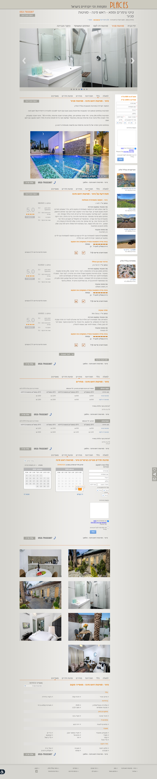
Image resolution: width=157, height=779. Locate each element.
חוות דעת (89, 96)
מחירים (79, 96)
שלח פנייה (29, 183)
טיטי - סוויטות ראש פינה (128, 768)
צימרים (75, 768)
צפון (115, 768)
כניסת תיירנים (73, 771)
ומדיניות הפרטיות (128, 151)
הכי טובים (94, 768)
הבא (27, 494)
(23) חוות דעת (104, 20)
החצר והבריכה (63, 26)
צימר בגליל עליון (53, 768)
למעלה (105, 96)
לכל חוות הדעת (101, 360)
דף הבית (132, 26)
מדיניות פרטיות (53, 771)
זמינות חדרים (67, 96)
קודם (79, 494)
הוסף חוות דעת (27, 15)
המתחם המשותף (82, 26)
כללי (98, 96)
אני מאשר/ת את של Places (125, 149)
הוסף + (90, 20)
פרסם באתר (112, 771)
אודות (134, 771)
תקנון (36, 768)
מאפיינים (55, 96)
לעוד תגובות (65, 354)
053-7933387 (27, 12)
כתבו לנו (94, 771)
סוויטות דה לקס (100, 26)
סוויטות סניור (118, 26)
